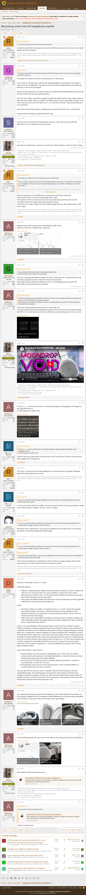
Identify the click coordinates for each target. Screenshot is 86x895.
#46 (82, 222)
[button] (58, 8)
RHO (4, 29)
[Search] (83, 8)
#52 (82, 468)
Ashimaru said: (22, 269)
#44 (82, 142)
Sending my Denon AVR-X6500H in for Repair (26, 868)
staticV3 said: (22, 552)
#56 (82, 579)
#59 (82, 769)
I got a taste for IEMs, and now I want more (25, 855)
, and (32, 165)
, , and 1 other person (34, 60)
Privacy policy (72, 888)
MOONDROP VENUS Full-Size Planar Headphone (42, 778)
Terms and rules (62, 888)
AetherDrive (11, 851)
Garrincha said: (22, 295)
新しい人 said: (22, 520)
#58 (82, 734)
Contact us (52, 888)
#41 (82, 37)
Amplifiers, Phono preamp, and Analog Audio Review (29, 871)
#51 (82, 442)
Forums (42, 8)
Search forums (13, 11)
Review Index (31, 8)
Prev (5, 33)
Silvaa (9, 844)
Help (80, 888)
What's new (52, 8)
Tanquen (9, 870)
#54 (82, 516)
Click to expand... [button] (50, 192)
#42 (82, 66)
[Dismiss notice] (83, 16)
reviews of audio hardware (39, 16)
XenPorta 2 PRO (35, 893)
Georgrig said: (22, 41)
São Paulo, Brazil (10, 166)
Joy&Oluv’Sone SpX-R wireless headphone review (27, 862)
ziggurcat (10, 857)
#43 (82, 118)
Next (20, 33)
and (25, 397)
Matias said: (22, 806)
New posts (4, 11)
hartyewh (10, 864)
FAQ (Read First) (8, 8)
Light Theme (7, 888)
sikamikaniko (76, 841)
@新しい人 (23, 406)
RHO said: (21, 70)
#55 (82, 539)
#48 (82, 291)
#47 (82, 265)
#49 (82, 343)
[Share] (79, 37)
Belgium (12, 57)
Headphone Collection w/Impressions (23, 849)
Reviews (20, 8)
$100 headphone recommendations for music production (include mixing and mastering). (26, 841)
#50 (82, 403)
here (20, 19)
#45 (82, 171)
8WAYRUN (52, 893)
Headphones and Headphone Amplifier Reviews (34, 844)
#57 (82, 691)
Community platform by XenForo (31, 891)
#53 (82, 493)
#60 (82, 802)
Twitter (41, 529)
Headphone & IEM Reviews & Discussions (33, 857)
